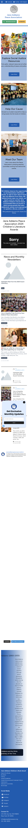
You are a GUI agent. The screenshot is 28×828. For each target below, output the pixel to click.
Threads (5, 803)
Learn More (14, 74)
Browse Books (11, 21)
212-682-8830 (5, 821)
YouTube (17, 2)
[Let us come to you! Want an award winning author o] (14, 481)
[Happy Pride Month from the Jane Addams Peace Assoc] (14, 632)
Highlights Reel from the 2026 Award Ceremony (12, 282)
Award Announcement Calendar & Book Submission (12, 781)
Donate (22, 21)
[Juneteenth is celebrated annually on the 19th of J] (14, 556)
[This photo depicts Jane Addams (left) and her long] (14, 571)
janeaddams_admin (19, 370)
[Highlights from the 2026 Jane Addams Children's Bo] (14, 466)
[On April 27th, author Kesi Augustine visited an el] (14, 526)
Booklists (3, 775)
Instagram (24, 2)
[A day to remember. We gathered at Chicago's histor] (14, 511)
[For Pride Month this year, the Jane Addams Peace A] (14, 617)
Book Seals (4, 785)
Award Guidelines (6, 778)
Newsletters (4, 323)
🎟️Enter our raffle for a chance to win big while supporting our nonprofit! (14, 337)
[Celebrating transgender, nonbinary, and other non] (14, 586)
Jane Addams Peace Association (13, 16)
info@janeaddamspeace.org (9, 819)
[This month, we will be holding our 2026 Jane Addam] (14, 601)
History (3, 776)
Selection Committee (7, 783)
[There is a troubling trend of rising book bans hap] (14, 541)
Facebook (9, 2)
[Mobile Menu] (2, 2)
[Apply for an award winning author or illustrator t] (14, 496)
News (2, 288)
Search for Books (5, 773)
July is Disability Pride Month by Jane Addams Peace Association (14, 302)
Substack (24, 5)
